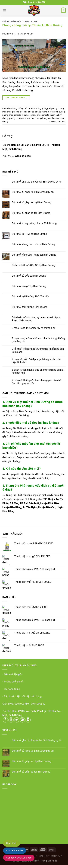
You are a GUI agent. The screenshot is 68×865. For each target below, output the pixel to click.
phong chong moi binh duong (20, 112)
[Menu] (4, 10)
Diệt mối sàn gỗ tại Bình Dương (29, 286)
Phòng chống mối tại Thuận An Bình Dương (32, 25)
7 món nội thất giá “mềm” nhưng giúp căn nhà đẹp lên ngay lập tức (36, 382)
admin (30, 34)
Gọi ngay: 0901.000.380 (18, 857)
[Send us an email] (22, 720)
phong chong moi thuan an (21, 118)
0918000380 (38, 703)
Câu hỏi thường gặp (50, 856)
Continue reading (16, 98)
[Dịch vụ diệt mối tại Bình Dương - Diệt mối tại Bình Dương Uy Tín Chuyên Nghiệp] (34, 10)
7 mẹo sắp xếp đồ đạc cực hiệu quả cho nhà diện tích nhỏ (36, 361)
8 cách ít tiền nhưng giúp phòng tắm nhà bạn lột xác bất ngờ (38, 371)
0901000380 (22, 703)
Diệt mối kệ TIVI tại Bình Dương (29, 233)
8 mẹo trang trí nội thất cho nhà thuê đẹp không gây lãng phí (38, 340)
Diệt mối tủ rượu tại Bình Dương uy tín (33, 191)
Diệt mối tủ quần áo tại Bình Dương (31, 212)
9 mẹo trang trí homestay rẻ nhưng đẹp (34, 327)
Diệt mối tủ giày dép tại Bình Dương (31, 202)
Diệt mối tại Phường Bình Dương (29, 307)
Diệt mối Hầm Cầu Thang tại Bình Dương (34, 254)
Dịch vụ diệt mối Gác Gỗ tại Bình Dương (33, 265)
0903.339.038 (23, 156)
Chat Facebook (14, 850)
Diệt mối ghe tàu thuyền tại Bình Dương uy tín (37, 181)
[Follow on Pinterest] (28, 720)
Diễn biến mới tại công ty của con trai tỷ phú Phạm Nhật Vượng (36, 319)
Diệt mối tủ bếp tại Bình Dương (29, 275)
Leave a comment (57, 121)
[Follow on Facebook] (5, 720)
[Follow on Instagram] (11, 720)
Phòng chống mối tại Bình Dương (19, 21)
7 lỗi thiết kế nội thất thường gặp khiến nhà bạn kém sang (38, 350)
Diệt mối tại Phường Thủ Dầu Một (30, 296)
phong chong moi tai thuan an (16, 115)
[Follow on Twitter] (16, 720)
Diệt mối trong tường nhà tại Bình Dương (34, 223)
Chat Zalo (11, 843)
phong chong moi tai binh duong (50, 112)
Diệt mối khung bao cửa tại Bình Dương (33, 244)
